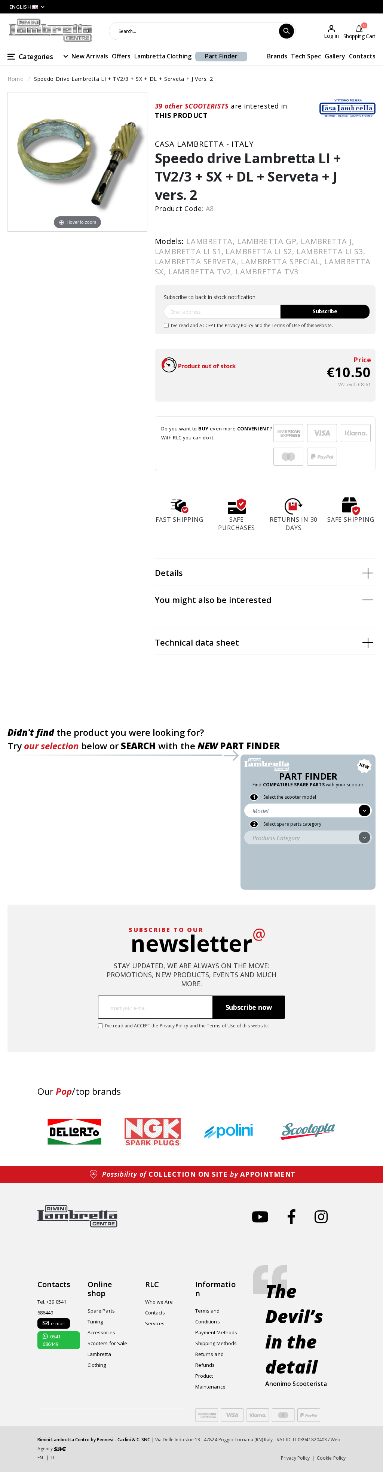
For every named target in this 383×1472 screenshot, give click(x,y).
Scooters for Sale (107, 1343)
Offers (121, 56)
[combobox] (202, 31)
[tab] (265, 571)
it (53, 1457)
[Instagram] (321, 1216)
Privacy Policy (239, 325)
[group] (74, 1132)
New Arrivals (89, 56)
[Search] (286, 31)
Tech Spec (306, 56)
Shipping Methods (216, 1343)
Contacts (362, 56)
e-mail (58, 1323)
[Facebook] (291, 1216)
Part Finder (221, 56)
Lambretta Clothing (163, 56)
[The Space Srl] (60, 1448)
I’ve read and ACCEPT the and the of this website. (252, 325)
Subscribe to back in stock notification (209, 297)
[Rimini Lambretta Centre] (50, 30)
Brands (277, 56)
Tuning (95, 1321)
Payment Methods (216, 1332)
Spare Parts (101, 1310)
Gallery (335, 56)
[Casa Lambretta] (347, 108)
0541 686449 (52, 1340)
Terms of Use (286, 325)
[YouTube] (260, 1216)
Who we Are (159, 1301)
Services (155, 1323)
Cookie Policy (331, 1458)
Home (15, 78)
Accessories (101, 1332)
